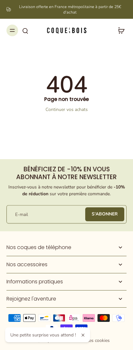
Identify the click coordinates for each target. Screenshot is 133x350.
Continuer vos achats (67, 109)
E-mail (21, 214)
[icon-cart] (119, 30)
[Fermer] (82, 335)
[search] (25, 30)
